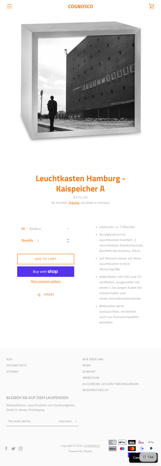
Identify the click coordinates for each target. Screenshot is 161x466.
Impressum (91, 377)
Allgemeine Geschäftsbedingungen (110, 384)
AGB (9, 359)
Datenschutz (16, 365)
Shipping (73, 202)
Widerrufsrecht (96, 390)
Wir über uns (93, 359)
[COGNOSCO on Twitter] (13, 448)
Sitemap (12, 371)
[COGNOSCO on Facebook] (6, 448)
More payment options (46, 281)
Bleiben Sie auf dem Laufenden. (37, 397)
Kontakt (89, 371)
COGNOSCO (80, 6)
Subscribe (66, 421)
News (87, 365)
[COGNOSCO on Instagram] (20, 448)
